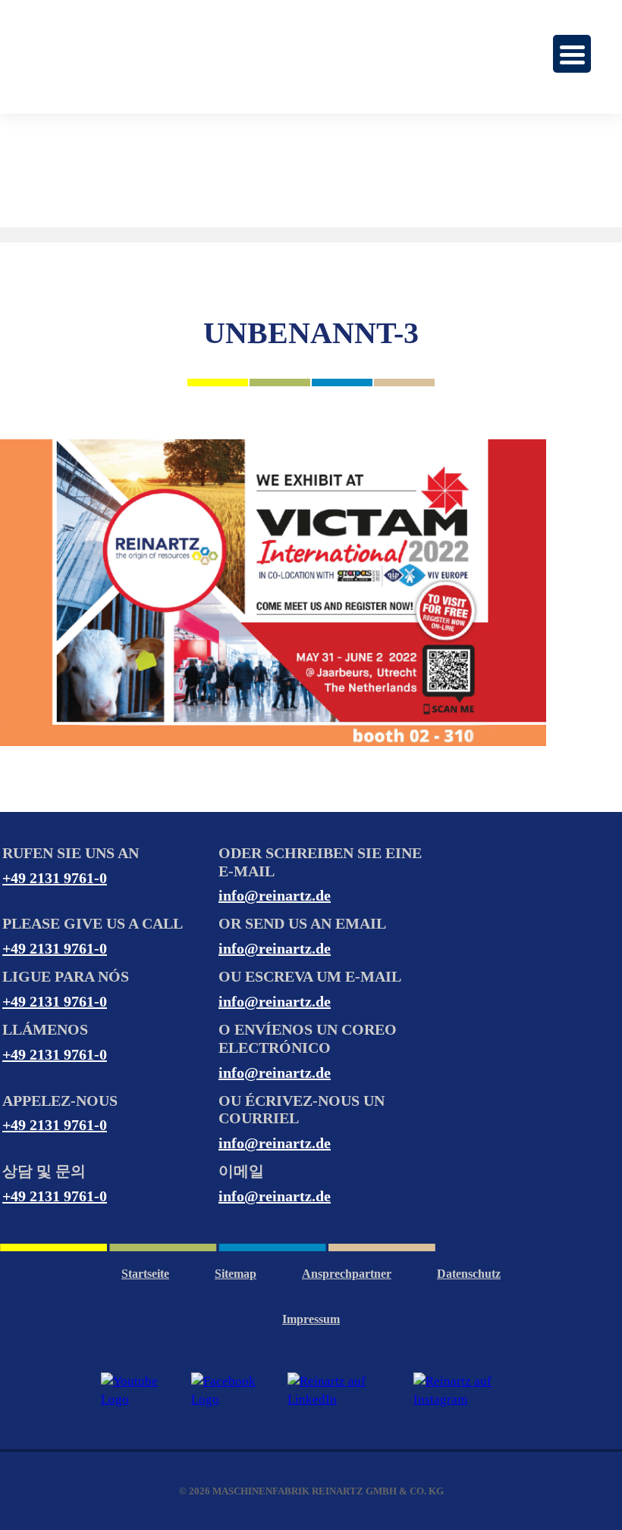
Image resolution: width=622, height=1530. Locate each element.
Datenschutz (469, 1273)
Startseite (145, 1273)
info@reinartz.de (274, 895)
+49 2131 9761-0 (54, 878)
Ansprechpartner (346, 1273)
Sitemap (235, 1273)
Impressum (311, 1319)
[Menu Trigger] (572, 54)
